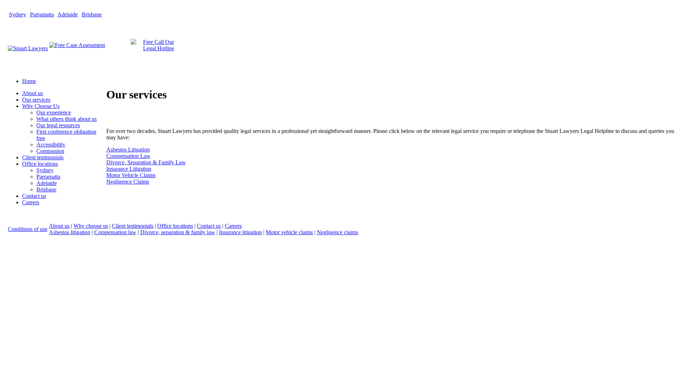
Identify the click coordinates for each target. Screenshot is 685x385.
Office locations (175, 226)
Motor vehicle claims (289, 232)
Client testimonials (132, 226)
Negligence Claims (127, 182)
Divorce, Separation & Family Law (146, 162)
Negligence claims (337, 232)
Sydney (17, 14)
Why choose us (90, 226)
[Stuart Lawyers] (28, 48)
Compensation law (115, 232)
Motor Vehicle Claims (131, 175)
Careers (233, 226)
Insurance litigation (240, 232)
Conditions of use (27, 229)
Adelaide (67, 14)
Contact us (209, 226)
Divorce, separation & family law (177, 232)
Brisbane (92, 14)
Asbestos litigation (69, 232)
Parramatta (42, 14)
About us (59, 226)
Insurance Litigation (128, 169)
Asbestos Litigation (128, 150)
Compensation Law (128, 156)
